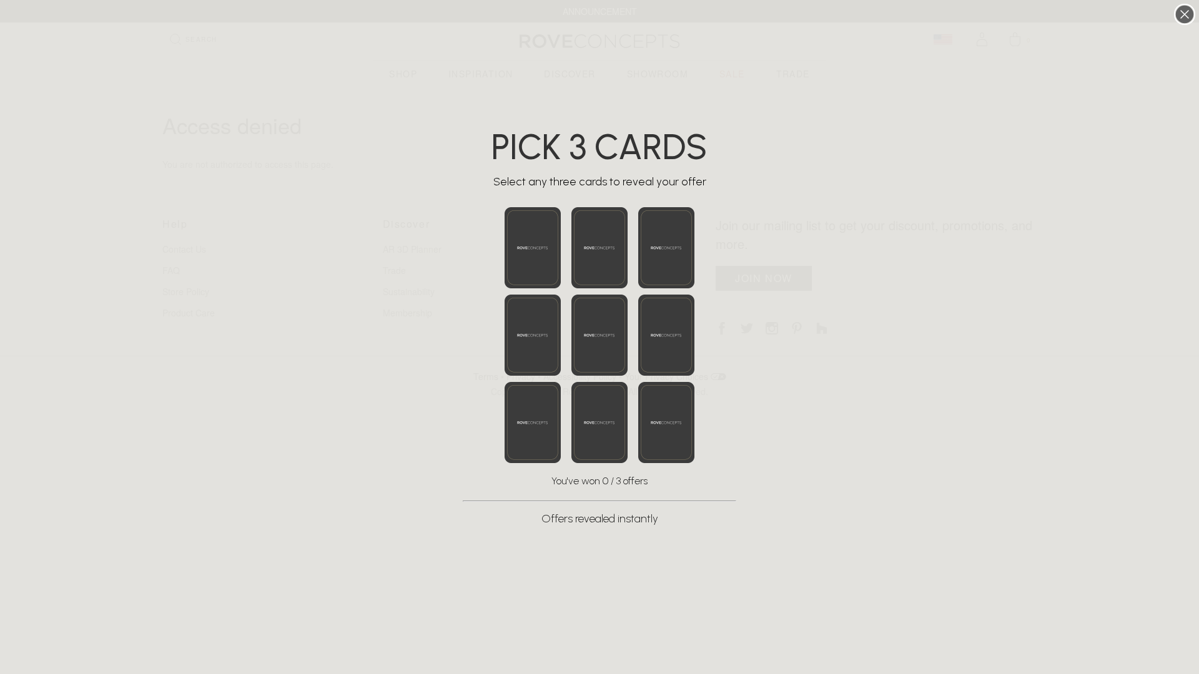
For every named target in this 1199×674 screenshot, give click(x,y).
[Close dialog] (1184, 14)
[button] (533, 247)
